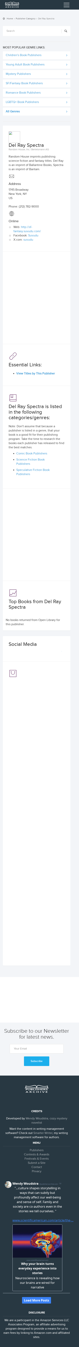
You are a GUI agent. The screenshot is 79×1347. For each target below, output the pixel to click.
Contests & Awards (36, 1154)
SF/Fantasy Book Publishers (24, 83)
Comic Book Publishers (31, 453)
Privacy (36, 1171)
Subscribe (37, 1061)
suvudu (28, 240)
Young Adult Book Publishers (25, 64)
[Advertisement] (39, 298)
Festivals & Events (37, 1159)
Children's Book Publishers (23, 55)
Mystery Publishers (18, 74)
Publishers (37, 1150)
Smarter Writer (42, 1133)
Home (10, 18)
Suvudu (33, 235)
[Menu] (66, 6)
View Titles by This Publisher (35, 373)
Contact (36, 1167)
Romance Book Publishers (23, 93)
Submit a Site (36, 1163)
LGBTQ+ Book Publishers (22, 102)
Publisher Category (25, 18)
